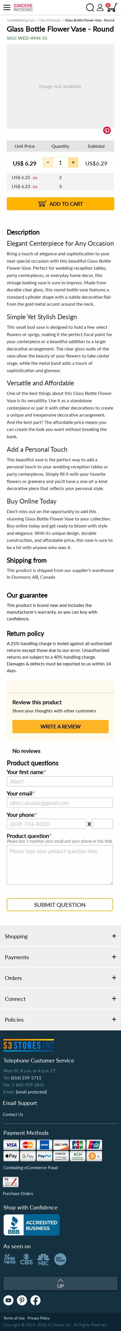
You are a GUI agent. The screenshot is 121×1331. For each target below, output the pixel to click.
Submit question (60, 904)
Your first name (25, 772)
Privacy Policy (39, 1318)
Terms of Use (14, 1318)
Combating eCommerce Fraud (30, 1167)
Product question (28, 835)
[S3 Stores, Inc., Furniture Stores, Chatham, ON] (31, 1225)
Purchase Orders (18, 1193)
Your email (19, 793)
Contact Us (13, 1114)
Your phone (21, 814)
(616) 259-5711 (26, 1077)
